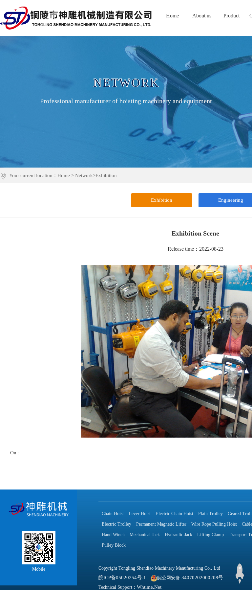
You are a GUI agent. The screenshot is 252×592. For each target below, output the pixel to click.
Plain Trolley (210, 513)
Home (172, 15)
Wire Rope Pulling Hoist (214, 524)
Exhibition (106, 175)
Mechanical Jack (145, 534)
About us (201, 15)
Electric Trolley (116, 524)
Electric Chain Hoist (174, 513)
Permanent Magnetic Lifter (161, 524)
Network (84, 175)
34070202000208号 (202, 577)
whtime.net (149, 587)
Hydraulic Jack (178, 534)
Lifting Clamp (210, 534)
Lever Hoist (140, 513)
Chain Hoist (113, 513)
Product (231, 15)
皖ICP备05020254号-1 (122, 577)
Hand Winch (113, 534)
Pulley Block (114, 545)
